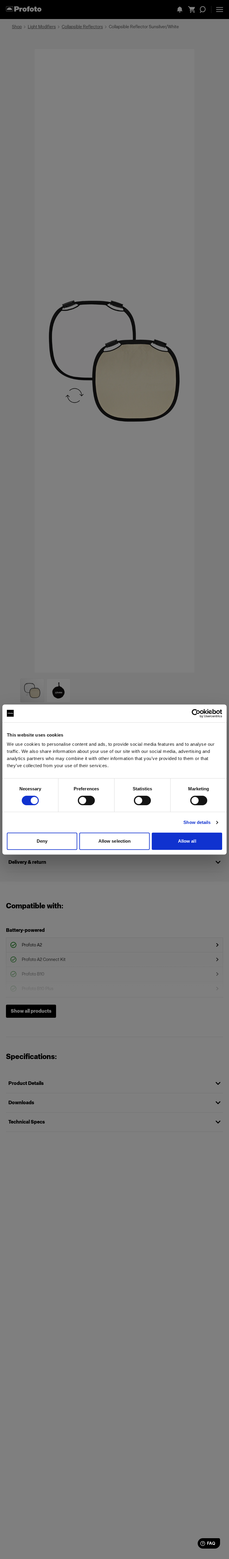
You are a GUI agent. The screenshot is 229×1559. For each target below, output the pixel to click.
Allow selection (114, 841)
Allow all (187, 841)
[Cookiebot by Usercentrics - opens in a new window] (196, 713)
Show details (197, 822)
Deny (42, 841)
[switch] (86, 800)
